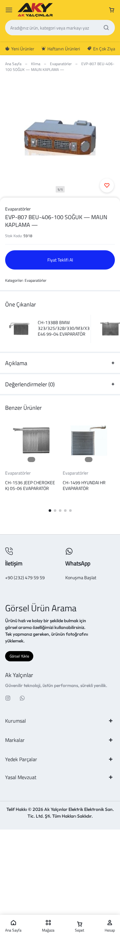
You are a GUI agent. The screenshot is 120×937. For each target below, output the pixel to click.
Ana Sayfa (13, 64)
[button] (50, 510)
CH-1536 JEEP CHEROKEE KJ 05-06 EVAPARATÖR (30, 485)
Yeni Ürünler (22, 48)
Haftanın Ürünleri (63, 48)
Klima (35, 64)
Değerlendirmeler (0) (30, 384)
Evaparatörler (61, 64)
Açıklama (16, 363)
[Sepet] (111, 10)
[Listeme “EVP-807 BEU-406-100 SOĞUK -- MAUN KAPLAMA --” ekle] (107, 185)
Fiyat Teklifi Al (60, 259)
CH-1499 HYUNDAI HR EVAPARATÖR (84, 485)
